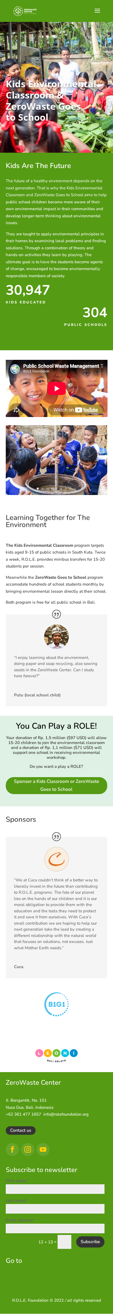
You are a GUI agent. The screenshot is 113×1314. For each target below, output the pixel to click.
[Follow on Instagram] (27, 1149)
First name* (17, 1180)
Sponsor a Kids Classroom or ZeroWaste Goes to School (56, 785)
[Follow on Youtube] (43, 1149)
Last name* (16, 1200)
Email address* (20, 1220)
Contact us (20, 1130)
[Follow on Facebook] (12, 1149)
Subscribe (90, 1242)
